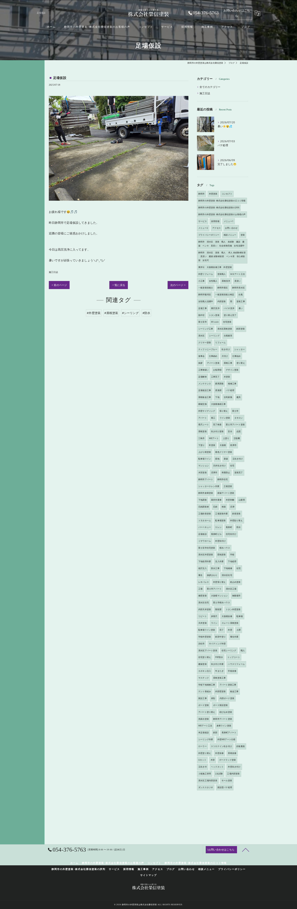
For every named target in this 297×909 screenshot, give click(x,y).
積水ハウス (224, 547)
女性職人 (213, 280)
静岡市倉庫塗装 (205, 492)
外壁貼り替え (236, 520)
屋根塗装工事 (219, 677)
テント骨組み (204, 691)
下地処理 (232, 561)
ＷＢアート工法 (237, 274)
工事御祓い (203, 369)
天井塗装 (202, 622)
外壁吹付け (220, 540)
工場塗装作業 (221, 513)
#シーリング (130, 313)
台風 (240, 294)
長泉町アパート (229, 732)
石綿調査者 (203, 506)
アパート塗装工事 (227, 684)
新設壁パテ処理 (224, 787)
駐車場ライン (204, 458)
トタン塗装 (214, 315)
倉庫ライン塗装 (224, 725)
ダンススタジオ (205, 787)
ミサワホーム (204, 540)
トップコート (233, 657)
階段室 (218, 609)
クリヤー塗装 (204, 342)
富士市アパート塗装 (235, 424)
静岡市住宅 (222, 479)
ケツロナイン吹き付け (221, 746)
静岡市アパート (205, 479)
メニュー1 (228, 221)
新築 (226, 458)
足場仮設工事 (204, 390)
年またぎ (219, 670)
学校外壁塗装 (204, 636)
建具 (238, 397)
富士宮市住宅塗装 (206, 547)
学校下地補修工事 (206, 684)
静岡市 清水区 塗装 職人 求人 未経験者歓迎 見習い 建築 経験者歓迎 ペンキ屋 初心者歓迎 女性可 (222, 256)
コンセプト (227, 193)
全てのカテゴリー (210, 87)
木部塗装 (202, 472)
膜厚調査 (219, 383)
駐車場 (239, 616)
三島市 (201, 438)
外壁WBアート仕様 (226, 739)
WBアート (214, 438)
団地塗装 (221, 554)
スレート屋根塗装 (230, 622)
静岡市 (201, 193)
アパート (202, 417)
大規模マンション (219, 595)
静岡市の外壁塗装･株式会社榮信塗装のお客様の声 (222, 214)
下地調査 (202, 499)
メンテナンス (204, 383)
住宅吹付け (231, 534)
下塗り (201, 445)
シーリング (214, 335)
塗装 (243, 234)
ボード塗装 (203, 705)
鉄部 (215, 732)
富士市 (235, 410)
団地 (217, 458)
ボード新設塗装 (220, 705)
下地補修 (228, 568)
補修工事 (232, 383)
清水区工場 (231, 588)
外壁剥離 (230, 499)
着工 (213, 417)
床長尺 (214, 616)
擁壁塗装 (202, 595)
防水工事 (215, 568)
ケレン (218, 527)
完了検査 (217, 424)
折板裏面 (240, 746)
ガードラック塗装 (227, 759)
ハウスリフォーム (236, 664)
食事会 (201, 356)
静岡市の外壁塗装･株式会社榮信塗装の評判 (218, 207)
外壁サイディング (206, 410)
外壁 (230, 629)
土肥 (238, 629)
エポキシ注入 (204, 670)
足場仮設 (202, 534)
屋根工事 (228, 362)
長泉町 (229, 527)
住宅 (232, 465)
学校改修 (232, 670)
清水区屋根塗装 (224, 328)
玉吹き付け (237, 458)
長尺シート (203, 424)
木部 (213, 759)
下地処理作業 (204, 561)
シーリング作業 (205, 739)
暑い (241, 308)
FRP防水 (219, 657)
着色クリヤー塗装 (223, 452)
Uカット (202, 759)
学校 (232, 554)
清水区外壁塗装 (205, 554)
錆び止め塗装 (225, 712)
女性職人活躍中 (205, 301)
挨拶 (200, 362)
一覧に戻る (118, 285)
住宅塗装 (227, 321)
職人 (243, 650)
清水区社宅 (227, 575)
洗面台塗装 (203, 718)
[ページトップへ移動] (245, 849)
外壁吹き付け (234, 766)
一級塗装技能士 (205, 287)
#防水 (146, 313)
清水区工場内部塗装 (207, 780)
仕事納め (213, 356)
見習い (237, 280)
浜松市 (201, 643)
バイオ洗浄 (229, 308)
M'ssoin (215, 321)
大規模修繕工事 (218, 404)
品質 (238, 431)
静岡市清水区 (238, 287)
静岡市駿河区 (204, 294)
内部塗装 (221, 301)
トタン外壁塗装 (233, 609)
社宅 (238, 568)
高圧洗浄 (215, 308)
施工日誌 (53, 272)
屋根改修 (232, 753)
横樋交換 (202, 404)
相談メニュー (230, 234)
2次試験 (219, 773)
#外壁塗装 (94, 313)
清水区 (201, 335)
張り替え (223, 410)
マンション (203, 465)
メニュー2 (203, 227)
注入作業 (219, 561)
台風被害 (228, 335)
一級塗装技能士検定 (224, 294)
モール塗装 (227, 780)
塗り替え (240, 362)
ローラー (202, 746)
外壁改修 (219, 753)
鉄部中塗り (220, 636)
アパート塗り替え (206, 712)
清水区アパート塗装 (207, 650)
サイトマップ (148, 875)
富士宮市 (202, 321)
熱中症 (201, 315)
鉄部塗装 (240, 328)
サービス (202, 221)
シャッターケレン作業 (208, 486)
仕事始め (236, 356)
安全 (230, 431)
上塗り (226, 438)
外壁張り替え (219, 582)
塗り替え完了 (230, 315)
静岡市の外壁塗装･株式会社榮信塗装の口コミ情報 (222, 200)
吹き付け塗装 (217, 431)
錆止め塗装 (235, 582)
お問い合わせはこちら (236, 13)
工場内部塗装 (233, 773)
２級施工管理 (204, 773)
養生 (200, 575)
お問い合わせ (231, 227)
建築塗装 (202, 664)
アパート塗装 (213, 362)
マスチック (203, 677)
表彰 (213, 698)
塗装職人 (221, 274)
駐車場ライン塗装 (206, 629)
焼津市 (233, 445)
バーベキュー (204, 527)
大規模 (223, 445)
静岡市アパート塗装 (222, 718)
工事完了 (215, 376)
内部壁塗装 (220, 691)
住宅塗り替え (204, 657)
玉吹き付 (202, 766)
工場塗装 (228, 486)
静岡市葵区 (222, 287)
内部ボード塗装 (227, 698)
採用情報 (215, 221)
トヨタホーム (204, 520)
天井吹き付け (219, 465)
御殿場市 (236, 595)
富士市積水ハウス (221, 602)
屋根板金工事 (204, 397)
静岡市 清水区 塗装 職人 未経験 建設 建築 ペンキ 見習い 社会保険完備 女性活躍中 (221, 243)
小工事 (201, 280)
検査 (224, 506)
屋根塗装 (202, 431)
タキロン (238, 417)
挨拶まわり (212, 575)
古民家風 (228, 397)
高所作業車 (216, 499)
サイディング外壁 (217, 643)
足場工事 (202, 308)
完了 (221, 629)
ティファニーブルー (207, 349)
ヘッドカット (217, 766)
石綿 (215, 506)
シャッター (239, 349)
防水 (238, 527)
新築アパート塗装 (225, 492)
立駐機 (237, 438)
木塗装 (227, 376)
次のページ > (178, 285)
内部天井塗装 (204, 609)
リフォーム (220, 342)
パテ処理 (230, 390)
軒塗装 (212, 445)
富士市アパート (214, 588)
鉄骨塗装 (236, 513)
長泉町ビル (216, 534)
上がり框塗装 (204, 452)
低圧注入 (202, 568)
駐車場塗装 (220, 520)
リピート (202, 616)
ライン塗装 (225, 417)
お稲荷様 (217, 369)
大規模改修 (227, 616)
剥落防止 (226, 472)
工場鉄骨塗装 (204, 513)
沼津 (232, 506)
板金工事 (234, 691)
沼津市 (214, 472)
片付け (225, 356)
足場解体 (202, 376)
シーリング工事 (205, 328)
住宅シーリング (229, 650)
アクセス (216, 227)
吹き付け (226, 349)
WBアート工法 (205, 725)
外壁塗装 (213, 193)
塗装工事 (240, 301)
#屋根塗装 (111, 313)
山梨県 (242, 499)
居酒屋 (218, 390)
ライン (214, 622)
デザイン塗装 (232, 369)
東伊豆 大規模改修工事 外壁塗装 (215, 267)
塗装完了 (238, 472)
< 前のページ (59, 285)
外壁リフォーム (205, 274)
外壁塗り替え (204, 753)
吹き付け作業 (217, 664)
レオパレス (203, 582)
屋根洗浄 (226, 280)
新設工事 (202, 698)
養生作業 (234, 636)
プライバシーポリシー (208, 234)
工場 (200, 588)
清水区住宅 (203, 602)
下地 (217, 397)
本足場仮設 (203, 732)
